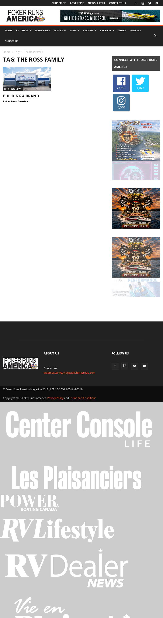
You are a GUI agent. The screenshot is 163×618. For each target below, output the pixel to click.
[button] (155, 36)
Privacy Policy (55, 360)
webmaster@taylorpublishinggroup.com (69, 335)
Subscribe (59, 3)
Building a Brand (21, 96)
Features (22, 30)
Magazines (42, 30)
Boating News (13, 89)
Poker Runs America (15, 101)
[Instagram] (143, 3)
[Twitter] (150, 3)
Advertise (77, 3)
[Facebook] (136, 3)
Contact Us (117, 3)
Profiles (105, 30)
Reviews (88, 30)
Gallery (135, 30)
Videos (122, 30)
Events (58, 30)
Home (8, 30)
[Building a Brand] (27, 79)
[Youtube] (157, 3)
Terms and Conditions (82, 360)
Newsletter (96, 3)
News (72, 30)
